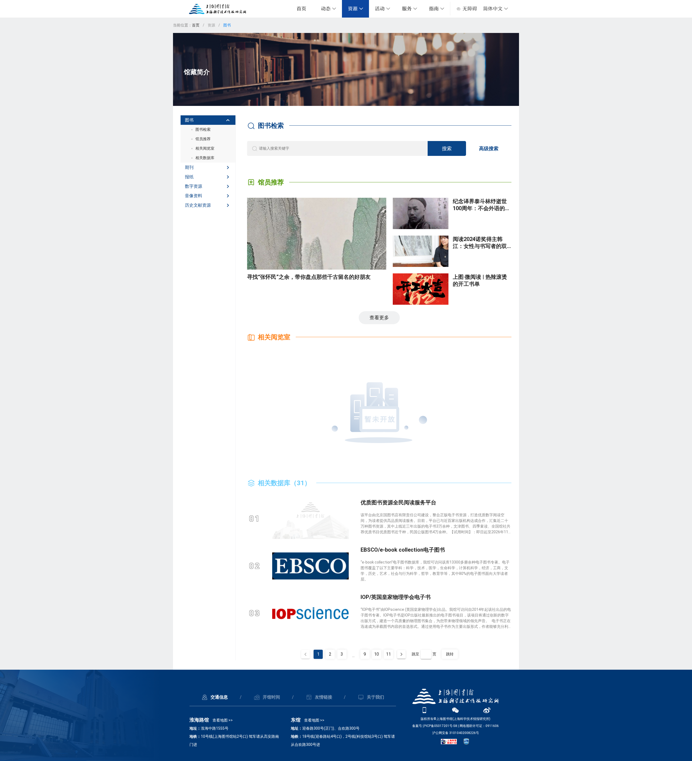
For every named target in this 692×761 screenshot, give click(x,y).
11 (388, 654)
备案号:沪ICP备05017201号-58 (434, 726)
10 (376, 654)
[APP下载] (424, 710)
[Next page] (401, 654)
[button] (495, 9)
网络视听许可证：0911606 (479, 726)
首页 (301, 9)
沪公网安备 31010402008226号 (455, 733)
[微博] (487, 710)
